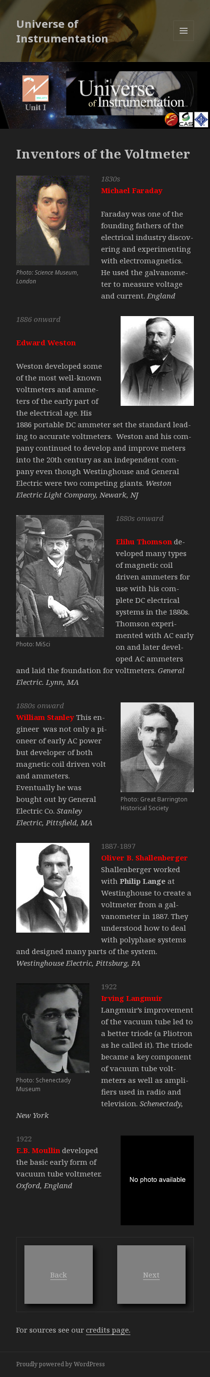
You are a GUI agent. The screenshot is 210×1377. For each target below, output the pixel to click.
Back (58, 1274)
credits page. (108, 1330)
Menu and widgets (184, 40)
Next (151, 1274)
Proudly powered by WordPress (60, 1364)
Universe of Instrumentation (62, 30)
